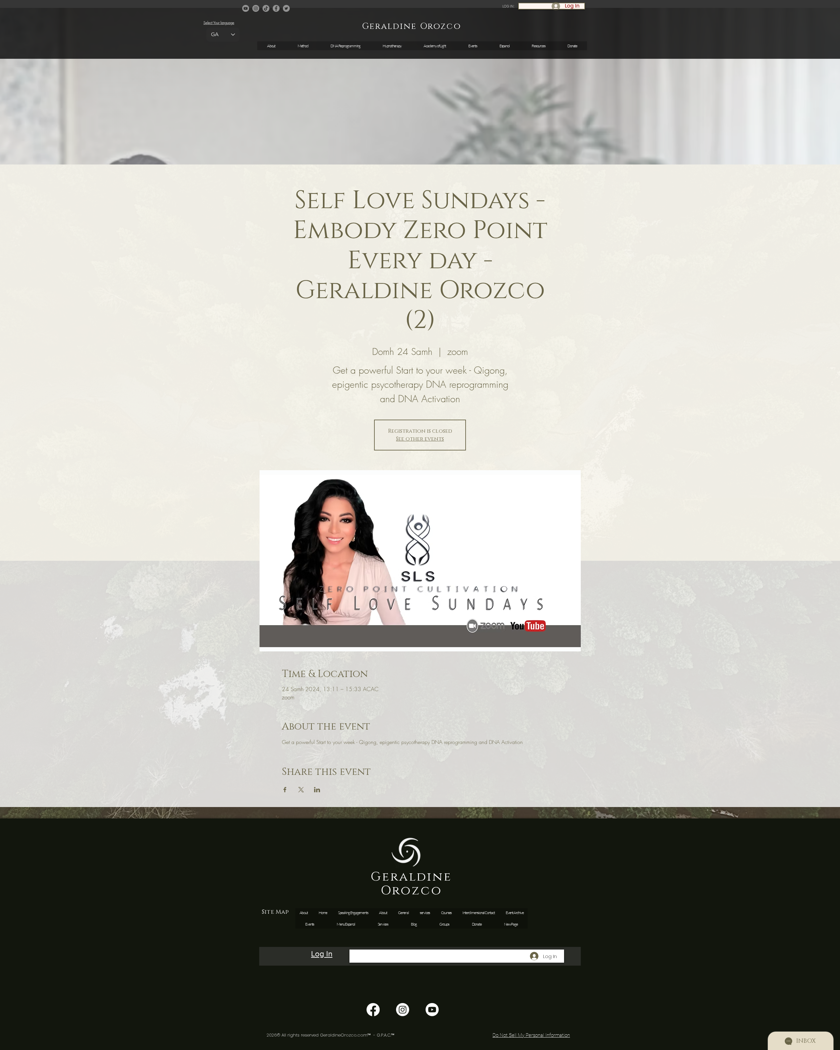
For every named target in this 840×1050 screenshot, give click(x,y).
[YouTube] (245, 8)
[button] (472, 45)
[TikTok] (265, 8)
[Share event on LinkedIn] (317, 789)
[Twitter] (286, 8)
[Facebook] (276, 8)
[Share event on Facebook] (285, 789)
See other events (420, 439)
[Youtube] (432, 1009)
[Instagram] (255, 8)
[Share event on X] (301, 789)
